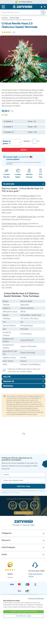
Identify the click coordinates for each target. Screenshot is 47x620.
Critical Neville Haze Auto (26, 216)
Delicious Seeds (29, 196)
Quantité (27, 141)
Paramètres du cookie (23, 616)
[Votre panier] (45, 6)
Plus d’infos (9, 163)
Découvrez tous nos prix (23, 513)
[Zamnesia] (22, 6)
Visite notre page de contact (35, 575)
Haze (15, 207)
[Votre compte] (41, 6)
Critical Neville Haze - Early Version (15, 223)
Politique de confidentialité (29, 490)
